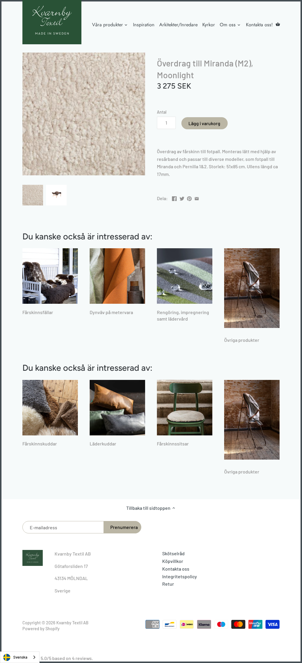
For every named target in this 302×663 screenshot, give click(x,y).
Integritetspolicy (179, 576)
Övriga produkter (241, 340)
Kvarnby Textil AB (72, 622)
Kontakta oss (175, 568)
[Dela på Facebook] (174, 197)
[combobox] (20, 657)
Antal (161, 112)
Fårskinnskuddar (39, 443)
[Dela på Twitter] (182, 197)
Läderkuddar (103, 443)
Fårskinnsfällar (37, 312)
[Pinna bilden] (189, 197)
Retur (168, 584)
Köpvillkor (172, 561)
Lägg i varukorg (204, 123)
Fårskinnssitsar (173, 443)
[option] (32, 195)
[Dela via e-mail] (196, 197)
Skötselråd (173, 553)
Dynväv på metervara (111, 312)
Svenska (20, 657)
